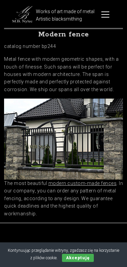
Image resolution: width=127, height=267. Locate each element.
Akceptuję (78, 258)
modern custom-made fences (82, 183)
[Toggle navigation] (105, 14)
